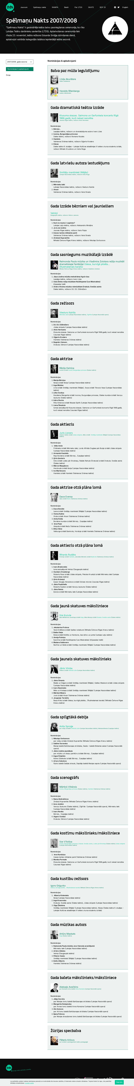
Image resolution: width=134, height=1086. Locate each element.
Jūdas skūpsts (59, 327)
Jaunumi (24, 7)
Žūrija (8, 75)
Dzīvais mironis (85, 582)
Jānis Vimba (65, 668)
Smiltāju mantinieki (97, 435)
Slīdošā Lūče (73, 670)
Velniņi (54, 213)
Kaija (82, 617)
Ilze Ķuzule (65, 615)
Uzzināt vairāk (29, 1083)
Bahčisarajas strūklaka (73, 746)
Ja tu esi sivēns (59, 228)
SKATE (91, 7)
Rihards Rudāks (67, 554)
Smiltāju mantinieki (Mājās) (73, 172)
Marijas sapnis (94, 764)
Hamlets (56, 139)
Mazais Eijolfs (75, 403)
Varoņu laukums (78, 587)
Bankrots (70, 531)
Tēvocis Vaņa (100, 388)
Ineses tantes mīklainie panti (65, 233)
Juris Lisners (66, 433)
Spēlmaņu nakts (39, 7)
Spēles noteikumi (78, 630)
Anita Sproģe (66, 726)
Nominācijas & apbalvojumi (18, 69)
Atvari (56, 190)
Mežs (68, 499)
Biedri (66, 7)
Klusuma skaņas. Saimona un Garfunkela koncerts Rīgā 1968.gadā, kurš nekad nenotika (88, 117)
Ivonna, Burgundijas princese (65, 134)
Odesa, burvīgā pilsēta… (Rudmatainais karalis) (84, 265)
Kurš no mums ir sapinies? (64, 223)
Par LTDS (78, 7)
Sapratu (119, 1082)
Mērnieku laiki (59, 185)
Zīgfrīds (89, 314)
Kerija (66, 383)
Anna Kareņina (80, 989)
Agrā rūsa (85, 277)
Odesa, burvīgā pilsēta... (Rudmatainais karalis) (86, 700)
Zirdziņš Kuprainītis (61, 238)
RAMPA (55, 7)
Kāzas (56, 144)
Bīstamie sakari (101, 746)
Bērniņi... (57, 129)
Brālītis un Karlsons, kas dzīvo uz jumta (79, 635)
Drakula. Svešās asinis (92, 287)
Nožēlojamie (81, 282)
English (125, 7)
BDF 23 (103, 7)
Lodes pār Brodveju (70, 461)
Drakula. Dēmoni (60, 345)
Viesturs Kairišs (67, 312)
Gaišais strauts (69, 764)
